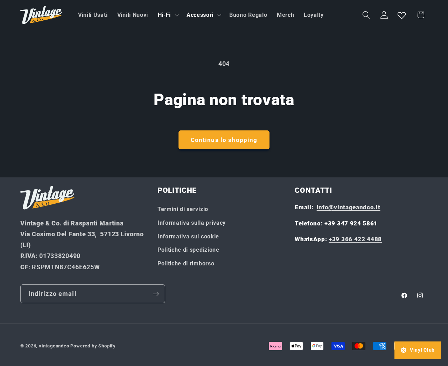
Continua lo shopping (224, 139)
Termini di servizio (183, 209)
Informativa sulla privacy (192, 222)
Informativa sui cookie (188, 236)
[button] (167, 15)
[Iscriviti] (156, 293)
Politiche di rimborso (186, 263)
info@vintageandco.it (348, 207)
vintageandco (54, 345)
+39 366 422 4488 (355, 239)
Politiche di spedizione (188, 249)
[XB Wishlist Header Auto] (402, 15)
